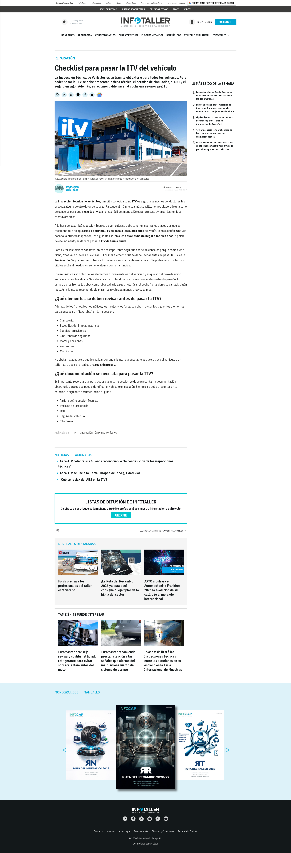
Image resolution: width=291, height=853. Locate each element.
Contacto (98, 831)
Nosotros (111, 831)
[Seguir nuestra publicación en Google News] (99, 94)
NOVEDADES (68, 35)
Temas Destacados (64, 3)
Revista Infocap (108, 9)
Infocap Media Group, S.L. (149, 838)
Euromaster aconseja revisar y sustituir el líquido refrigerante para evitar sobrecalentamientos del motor (77, 661)
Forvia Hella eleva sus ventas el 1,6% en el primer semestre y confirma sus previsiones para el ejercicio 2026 (213, 146)
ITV (74, 432)
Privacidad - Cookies (187, 831)
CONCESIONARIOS (105, 35)
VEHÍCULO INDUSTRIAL (197, 35)
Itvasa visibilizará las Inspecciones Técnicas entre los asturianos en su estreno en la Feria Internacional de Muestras (163, 661)
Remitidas (96, 3)
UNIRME (121, 515)
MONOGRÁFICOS (66, 692)
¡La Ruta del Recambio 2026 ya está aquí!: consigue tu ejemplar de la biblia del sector (120, 588)
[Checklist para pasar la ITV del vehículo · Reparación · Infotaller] (145, 22)
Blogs (119, 3)
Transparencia (141, 831)
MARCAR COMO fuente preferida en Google (213, 3)
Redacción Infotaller (72, 188)
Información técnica (176, 3)
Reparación (65, 58)
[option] (145, 747)
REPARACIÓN (85, 35)
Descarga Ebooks (159, 9)
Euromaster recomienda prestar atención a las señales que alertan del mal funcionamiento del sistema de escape (118, 661)
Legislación (82, 3)
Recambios (131, 3)
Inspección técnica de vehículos (98, 432)
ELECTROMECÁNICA (152, 35)
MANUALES (92, 692)
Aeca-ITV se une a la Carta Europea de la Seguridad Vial (100, 473)
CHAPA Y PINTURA (128, 35)
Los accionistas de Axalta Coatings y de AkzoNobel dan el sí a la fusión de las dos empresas (212, 95)
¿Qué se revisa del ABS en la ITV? (83, 479)
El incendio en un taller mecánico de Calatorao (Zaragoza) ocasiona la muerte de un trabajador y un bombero (213, 108)
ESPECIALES (221, 35)
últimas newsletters (133, 9)
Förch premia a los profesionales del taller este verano (75, 585)
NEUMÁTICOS (173, 35)
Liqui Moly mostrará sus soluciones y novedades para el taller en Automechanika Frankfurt (212, 121)
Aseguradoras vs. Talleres (151, 3)
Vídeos (108, 3)
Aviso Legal (124, 831)
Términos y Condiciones (163, 831)
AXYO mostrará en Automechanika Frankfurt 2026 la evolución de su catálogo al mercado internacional (162, 590)
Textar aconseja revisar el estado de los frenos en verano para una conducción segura (212, 133)
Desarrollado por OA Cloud (145, 843)
